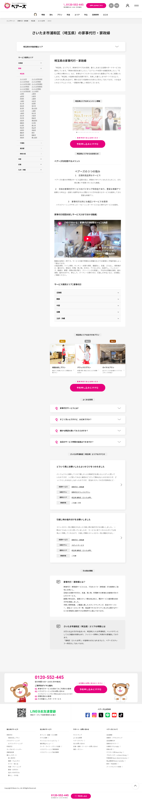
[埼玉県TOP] (35, 14)
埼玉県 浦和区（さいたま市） (82, 497)
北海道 (59, 292)
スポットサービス (78, 545)
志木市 (22, 115)
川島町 (34, 111)
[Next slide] (112, 118)
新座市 (34, 118)
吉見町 (34, 103)
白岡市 (22, 130)
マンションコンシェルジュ (48, 741)
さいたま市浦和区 (37, 86)
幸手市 (34, 113)
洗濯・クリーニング (14, 767)
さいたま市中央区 (37, 79)
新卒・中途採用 (111, 764)
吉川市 (22, 103)
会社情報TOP (110, 741)
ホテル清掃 (43, 738)
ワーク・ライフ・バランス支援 (50, 746)
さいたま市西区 (36, 89)
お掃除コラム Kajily (112, 746)
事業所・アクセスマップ (114, 738)
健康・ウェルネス (14, 761)
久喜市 (34, 96)
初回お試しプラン (14, 738)
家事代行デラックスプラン (81, 492)
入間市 (34, 99)
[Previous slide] (62, 118)
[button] (77, 131)
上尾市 (22, 96)
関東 (58, 299)
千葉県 (22, 143)
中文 (116, 5)
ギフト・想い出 (13, 764)
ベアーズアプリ (78, 741)
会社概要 (109, 735)
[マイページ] (127, 5)
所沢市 (22, 118)
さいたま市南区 (36, 82)
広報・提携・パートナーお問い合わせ (85, 746)
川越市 (22, 113)
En (111, 5)
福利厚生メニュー (45, 743)
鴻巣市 (22, 137)
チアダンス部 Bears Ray (114, 752)
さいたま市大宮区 (25, 84)
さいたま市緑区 (24, 89)
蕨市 (33, 133)
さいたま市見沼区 (25, 91)
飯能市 (34, 135)
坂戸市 (34, 106)
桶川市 (34, 125)
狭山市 (34, 128)
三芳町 (22, 94)
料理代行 (9, 746)
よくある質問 (77, 738)
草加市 (34, 130)
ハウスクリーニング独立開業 (49, 752)
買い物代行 (11, 758)
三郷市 (34, 94)
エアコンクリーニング (15, 743)
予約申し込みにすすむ (88, 143)
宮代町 (22, 108)
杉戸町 (34, 123)
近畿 (58, 312)
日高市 (22, 120)
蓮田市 (22, 133)
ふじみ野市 (35, 91)
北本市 (34, 101)
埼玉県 (33, 21)
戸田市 (34, 115)
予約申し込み (82, 796)
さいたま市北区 (24, 82)
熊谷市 (22, 128)
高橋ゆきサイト (111, 743)
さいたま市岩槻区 (37, 84)
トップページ (11, 21)
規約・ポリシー (78, 749)
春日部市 (34, 120)
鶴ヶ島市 (34, 137)
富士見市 (34, 108)
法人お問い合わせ (79, 743)
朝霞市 (22, 123)
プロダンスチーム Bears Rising (116, 755)
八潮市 (22, 101)
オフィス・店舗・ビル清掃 (48, 735)
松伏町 (22, 125)
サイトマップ (77, 735)
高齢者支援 (10, 752)
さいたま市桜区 (24, 86)
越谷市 (22, 135)
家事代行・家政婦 (23, 21)
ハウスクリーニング (13, 741)
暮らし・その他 (13, 775)
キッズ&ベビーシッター (14, 749)
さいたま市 (41, 21)
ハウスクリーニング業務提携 (49, 749)
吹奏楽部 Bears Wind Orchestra (116, 758)
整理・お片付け (13, 769)
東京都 (22, 148)
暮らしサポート (12, 755)
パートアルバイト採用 (113, 767)
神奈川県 (23, 154)
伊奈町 (22, 99)
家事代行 (9, 735)
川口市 (22, 111)
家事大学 (109, 749)
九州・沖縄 (61, 318)
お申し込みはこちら (96, 5)
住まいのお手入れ (14, 772)
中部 (58, 305)
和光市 (22, 106)
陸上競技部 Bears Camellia (115, 761)
